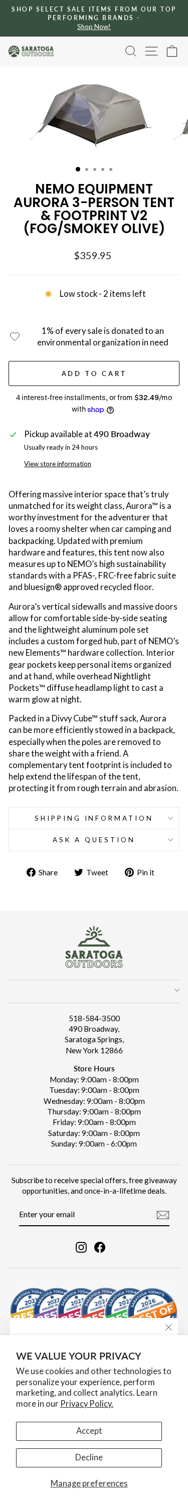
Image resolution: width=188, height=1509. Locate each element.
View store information (57, 464)
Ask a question (94, 840)
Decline (89, 1457)
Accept (89, 1431)
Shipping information (94, 818)
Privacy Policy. (86, 1404)
